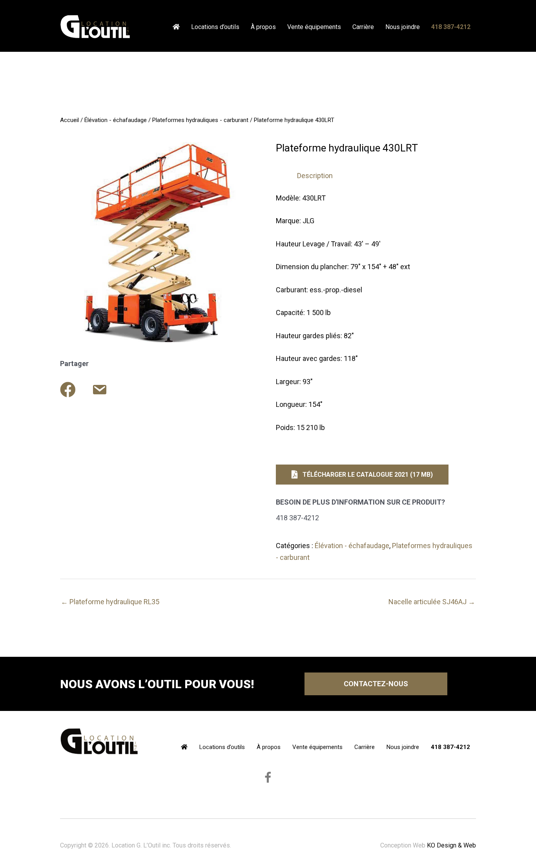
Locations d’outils (215, 27)
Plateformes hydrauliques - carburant (200, 120)
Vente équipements (314, 27)
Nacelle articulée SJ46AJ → (431, 602)
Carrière (363, 27)
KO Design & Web (451, 845)
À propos (263, 27)
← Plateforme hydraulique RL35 (110, 602)
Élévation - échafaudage (115, 120)
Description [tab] (315, 175)
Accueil (69, 120)
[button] (362, 475)
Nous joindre (402, 27)
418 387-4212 (450, 27)
